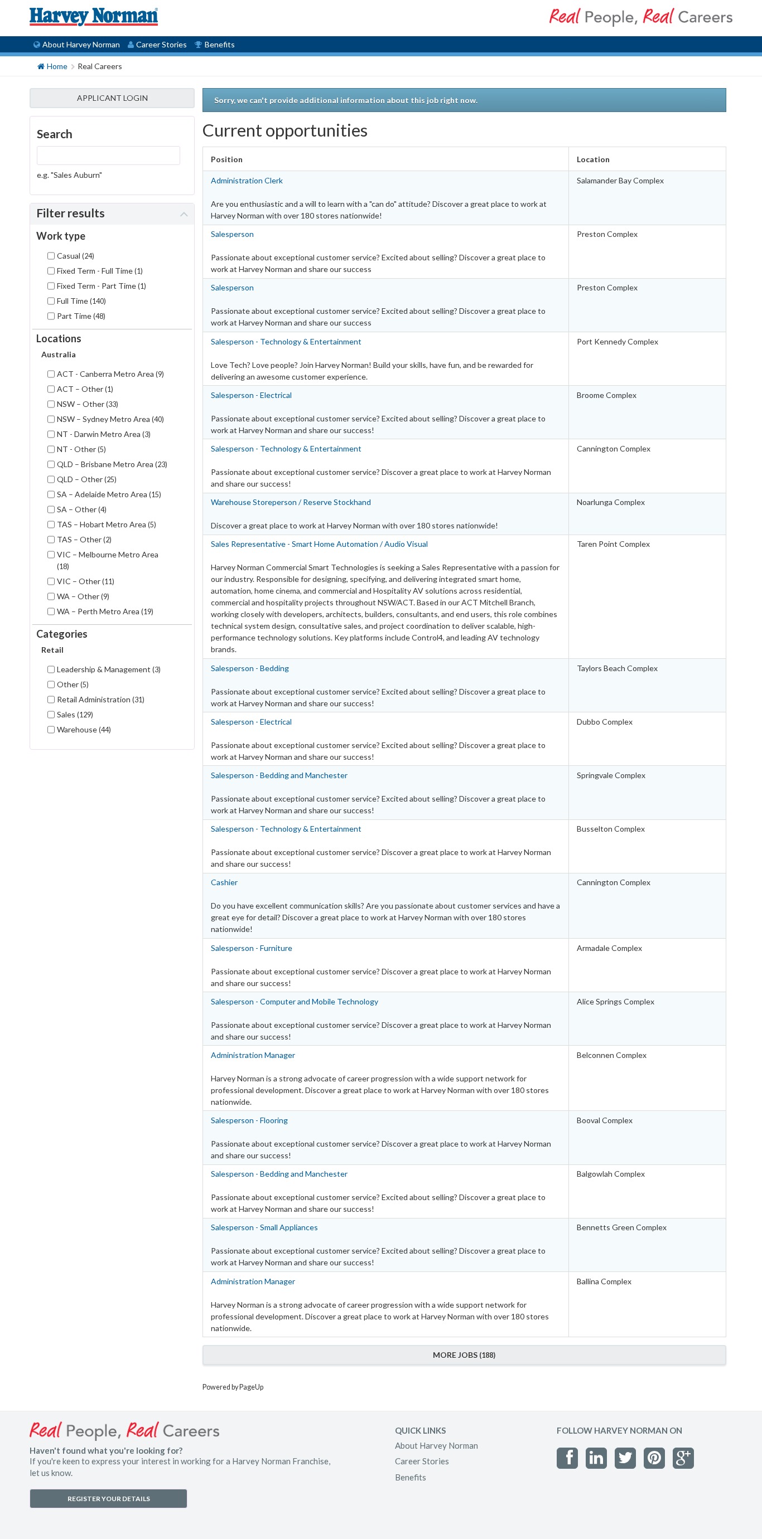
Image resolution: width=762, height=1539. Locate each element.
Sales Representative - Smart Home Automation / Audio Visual (319, 543)
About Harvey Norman (81, 44)
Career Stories (161, 44)
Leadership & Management (107, 669)
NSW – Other (86, 404)
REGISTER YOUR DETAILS (108, 1498)
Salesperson (232, 234)
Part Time (80, 316)
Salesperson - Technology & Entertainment (286, 341)
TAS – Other (83, 539)
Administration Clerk (247, 180)
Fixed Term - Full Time (99, 270)
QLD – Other (85, 479)
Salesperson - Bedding (250, 668)
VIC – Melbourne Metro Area (107, 560)
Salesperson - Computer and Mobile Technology (294, 1001)
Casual (74, 255)
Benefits (220, 44)
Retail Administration (99, 699)
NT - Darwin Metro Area (102, 434)
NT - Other (80, 449)
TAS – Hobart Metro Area (105, 524)
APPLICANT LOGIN (112, 98)
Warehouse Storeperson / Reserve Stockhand (291, 502)
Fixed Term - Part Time (100, 285)
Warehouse (83, 729)
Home (57, 66)
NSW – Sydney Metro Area (109, 419)
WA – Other (82, 596)
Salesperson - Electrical (251, 395)
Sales (74, 714)
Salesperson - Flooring (249, 1120)
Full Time (80, 300)
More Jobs (463, 1355)
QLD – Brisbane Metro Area (111, 464)
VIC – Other (84, 581)
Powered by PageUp (232, 1387)
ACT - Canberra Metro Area (109, 373)
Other (71, 684)
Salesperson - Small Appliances (264, 1227)
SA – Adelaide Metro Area (108, 494)
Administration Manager (253, 1055)
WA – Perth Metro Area (104, 611)
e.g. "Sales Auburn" (69, 174)
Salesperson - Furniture (251, 948)
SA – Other (80, 509)
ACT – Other (84, 389)
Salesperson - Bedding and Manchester (279, 775)
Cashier (224, 882)
